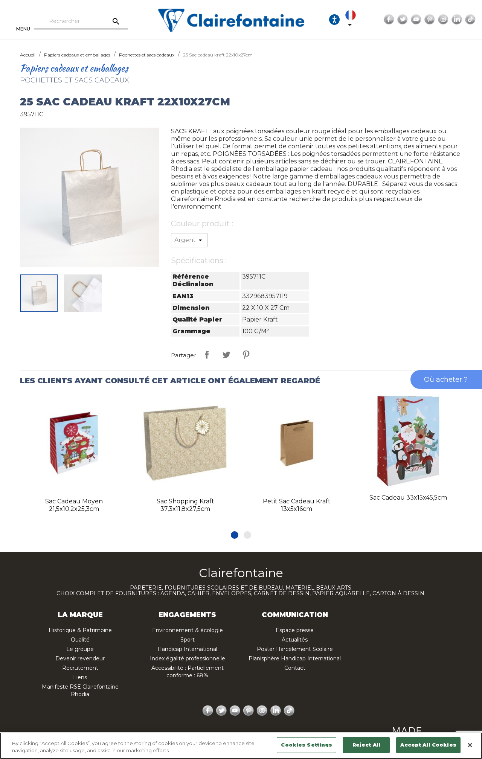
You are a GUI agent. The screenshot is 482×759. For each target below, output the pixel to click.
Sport (187, 639)
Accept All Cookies (428, 745)
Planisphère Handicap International (295, 658)
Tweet (226, 354)
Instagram (443, 20)
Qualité (80, 639)
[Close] (470, 745)
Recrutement (80, 668)
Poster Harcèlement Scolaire (295, 649)
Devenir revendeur (80, 658)
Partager (206, 354)
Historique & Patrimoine (80, 630)
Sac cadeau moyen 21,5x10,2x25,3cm (74, 505)
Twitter (403, 20)
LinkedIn (457, 20)
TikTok (470, 20)
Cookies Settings (306, 745)
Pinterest (430, 20)
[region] (241, 745)
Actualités (295, 639)
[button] (234, 535)
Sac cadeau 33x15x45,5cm (408, 497)
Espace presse (295, 630)
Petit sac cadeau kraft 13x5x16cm (297, 505)
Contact (294, 668)
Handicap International (187, 649)
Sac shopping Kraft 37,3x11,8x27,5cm (185, 505)
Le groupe (80, 649)
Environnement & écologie (187, 630)
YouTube (416, 20)
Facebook (389, 20)
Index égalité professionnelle (187, 658)
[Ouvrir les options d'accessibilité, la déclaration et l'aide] (334, 19)
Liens (80, 677)
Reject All (366, 745)
